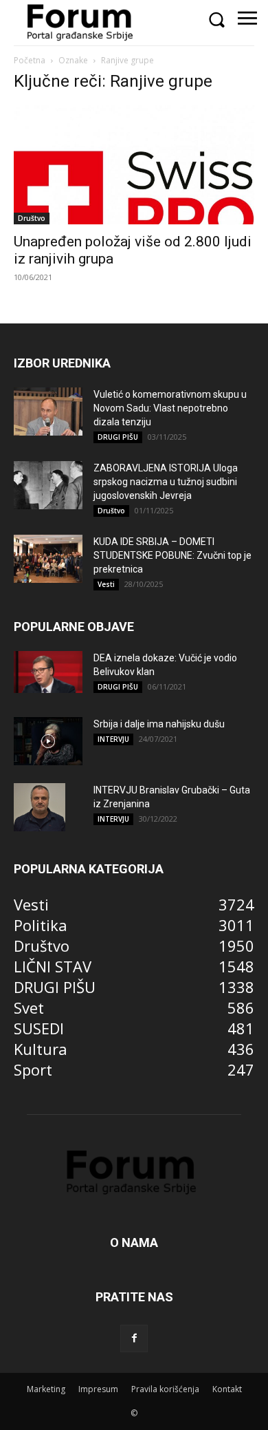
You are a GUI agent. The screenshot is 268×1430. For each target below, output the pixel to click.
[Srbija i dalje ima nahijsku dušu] (48, 741)
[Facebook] (134, 1338)
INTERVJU (113, 739)
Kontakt (227, 1389)
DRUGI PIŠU (118, 437)
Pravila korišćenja (165, 1389)
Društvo (31, 218)
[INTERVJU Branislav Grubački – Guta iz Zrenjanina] (39, 807)
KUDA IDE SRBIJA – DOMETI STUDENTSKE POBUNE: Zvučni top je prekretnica (172, 555)
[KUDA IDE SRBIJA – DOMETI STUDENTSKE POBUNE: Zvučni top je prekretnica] (48, 559)
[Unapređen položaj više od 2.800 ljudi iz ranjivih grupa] (134, 164)
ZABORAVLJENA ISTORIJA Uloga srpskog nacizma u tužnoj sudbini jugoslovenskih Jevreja (165, 481)
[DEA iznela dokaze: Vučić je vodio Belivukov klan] (48, 672)
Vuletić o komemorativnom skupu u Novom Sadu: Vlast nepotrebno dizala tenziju (170, 408)
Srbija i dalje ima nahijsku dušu (159, 723)
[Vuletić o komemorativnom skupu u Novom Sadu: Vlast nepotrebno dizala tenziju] (48, 411)
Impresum (98, 1389)
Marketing (46, 1389)
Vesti (106, 584)
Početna (29, 60)
